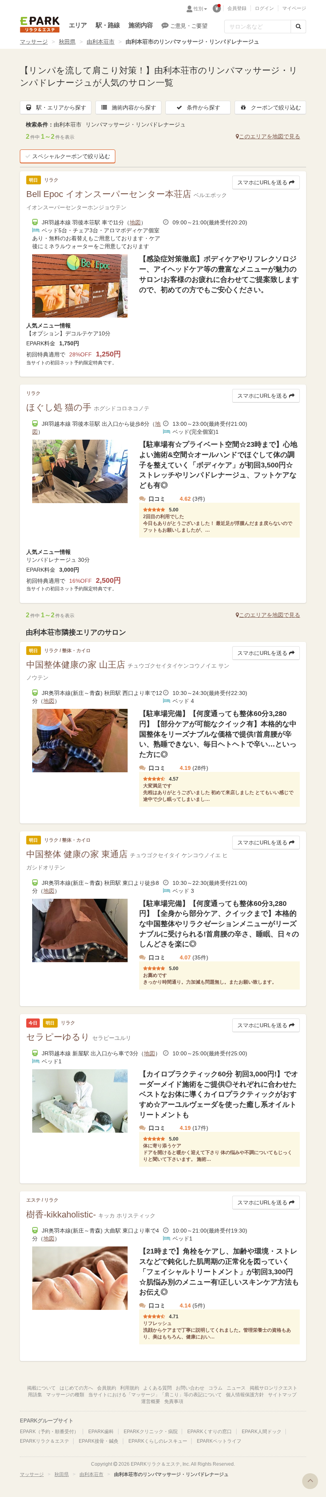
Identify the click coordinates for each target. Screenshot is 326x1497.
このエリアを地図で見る (269, 136)
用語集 (35, 1394)
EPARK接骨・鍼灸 (98, 1441)
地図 (135, 222)
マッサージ (34, 41)
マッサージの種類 (65, 1394)
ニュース (236, 1388)
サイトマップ (282, 1394)
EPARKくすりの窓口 (209, 1431)
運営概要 (150, 1401)
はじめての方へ (76, 1388)
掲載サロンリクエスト (273, 1388)
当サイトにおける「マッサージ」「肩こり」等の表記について (155, 1394)
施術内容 (140, 25)
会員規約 (106, 1388)
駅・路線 (108, 25)
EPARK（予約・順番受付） (49, 1431)
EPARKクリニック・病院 (151, 1431)
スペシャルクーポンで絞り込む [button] (71, 156)
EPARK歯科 (101, 1431)
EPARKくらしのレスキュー (157, 1441)
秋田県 (67, 41)
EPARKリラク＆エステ (40, 25)
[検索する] (298, 26)
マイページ (294, 8)
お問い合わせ (190, 1388)
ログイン (264, 8)
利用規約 (129, 1388)
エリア (78, 25)
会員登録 (236, 8)
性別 (198, 8)
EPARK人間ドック (261, 1431)
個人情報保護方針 (245, 1394)
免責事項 (173, 1401)
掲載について (41, 1388)
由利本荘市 (100, 41)
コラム (215, 1388)
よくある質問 (157, 1388)
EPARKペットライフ (219, 1441)
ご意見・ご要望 (188, 26)
